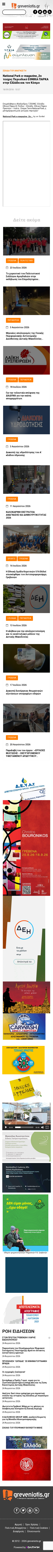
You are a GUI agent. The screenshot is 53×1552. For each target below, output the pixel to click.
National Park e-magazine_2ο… (18, 116)
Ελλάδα (12, 618)
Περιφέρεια (13, 320)
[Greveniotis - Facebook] (35, 12)
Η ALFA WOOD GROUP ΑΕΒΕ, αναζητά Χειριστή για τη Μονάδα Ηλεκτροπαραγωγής (24, 1418)
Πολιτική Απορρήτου (15, 1528)
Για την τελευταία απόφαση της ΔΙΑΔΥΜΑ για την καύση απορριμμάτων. (23, 395)
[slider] (24, 1127)
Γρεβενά (12, 260)
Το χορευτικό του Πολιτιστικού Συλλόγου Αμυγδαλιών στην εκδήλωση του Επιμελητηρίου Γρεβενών (23, 276)
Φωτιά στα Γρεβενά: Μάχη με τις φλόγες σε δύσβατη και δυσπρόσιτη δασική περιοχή (23, 1407)
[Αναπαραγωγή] (6, 1127)
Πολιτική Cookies (39, 1528)
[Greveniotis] (26, 5)
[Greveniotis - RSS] (49, 12)
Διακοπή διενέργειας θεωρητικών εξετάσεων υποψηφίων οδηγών (24, 692)
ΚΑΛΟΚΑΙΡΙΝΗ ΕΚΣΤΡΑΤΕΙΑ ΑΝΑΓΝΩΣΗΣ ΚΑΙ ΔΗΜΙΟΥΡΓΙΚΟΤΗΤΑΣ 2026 (26, 515)
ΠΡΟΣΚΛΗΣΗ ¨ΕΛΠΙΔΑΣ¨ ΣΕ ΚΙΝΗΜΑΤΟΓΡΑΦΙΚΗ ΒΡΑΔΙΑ (24, 1362)
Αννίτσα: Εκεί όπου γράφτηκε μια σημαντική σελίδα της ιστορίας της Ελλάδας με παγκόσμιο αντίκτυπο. (25, 1395)
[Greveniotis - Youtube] (45, 12)
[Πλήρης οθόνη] (47, 1127)
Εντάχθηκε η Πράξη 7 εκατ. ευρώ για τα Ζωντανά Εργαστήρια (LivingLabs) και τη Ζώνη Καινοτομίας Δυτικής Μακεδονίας (24, 1382)
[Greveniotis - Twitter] (40, 12)
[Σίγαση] (42, 1127)
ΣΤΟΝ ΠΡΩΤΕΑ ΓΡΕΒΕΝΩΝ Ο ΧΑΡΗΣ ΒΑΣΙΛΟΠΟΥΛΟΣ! (19, 1338)
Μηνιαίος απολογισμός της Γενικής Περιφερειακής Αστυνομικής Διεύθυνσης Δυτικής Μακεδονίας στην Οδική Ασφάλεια (25, 336)
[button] (26, 1116)
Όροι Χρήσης (31, 1524)
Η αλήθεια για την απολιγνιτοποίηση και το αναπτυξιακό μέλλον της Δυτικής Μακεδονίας (25, 634)
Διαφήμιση (18, 1531)
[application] (26, 1116)
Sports (11, 559)
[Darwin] (32, 1547)
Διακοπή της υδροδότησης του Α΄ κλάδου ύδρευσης (24, 454)
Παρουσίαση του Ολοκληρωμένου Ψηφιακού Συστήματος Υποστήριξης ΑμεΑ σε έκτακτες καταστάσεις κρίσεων (23, 1350)
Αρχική (18, 1524)
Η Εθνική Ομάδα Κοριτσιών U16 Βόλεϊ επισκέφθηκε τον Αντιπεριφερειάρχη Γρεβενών (26, 574)
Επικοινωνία (33, 1531)
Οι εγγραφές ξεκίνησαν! (13, 1372)
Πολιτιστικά (26, 260)
